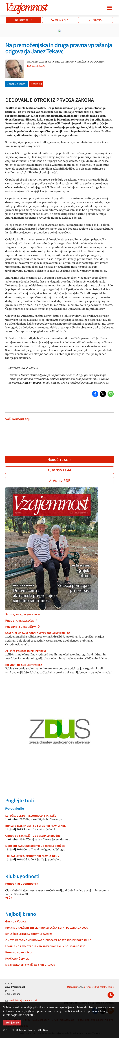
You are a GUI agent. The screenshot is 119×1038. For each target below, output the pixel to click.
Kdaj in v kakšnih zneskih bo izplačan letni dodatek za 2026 (46, 927)
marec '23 (36, 84)
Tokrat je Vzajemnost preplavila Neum (32, 855)
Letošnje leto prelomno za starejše (30, 815)
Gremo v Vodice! (16, 921)
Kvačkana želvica (17, 958)
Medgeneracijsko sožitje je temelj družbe (35, 845)
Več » (8, 897)
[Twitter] (103, 394)
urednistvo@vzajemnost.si (23, 1000)
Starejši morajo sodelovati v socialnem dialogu (38, 633)
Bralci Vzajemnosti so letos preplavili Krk (35, 825)
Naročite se (21, 20)
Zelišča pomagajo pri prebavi (25, 651)
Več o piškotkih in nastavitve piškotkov (25, 1030)
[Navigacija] (109, 7)
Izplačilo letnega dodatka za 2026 (28, 933)
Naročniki (72, 987)
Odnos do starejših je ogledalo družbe (32, 835)
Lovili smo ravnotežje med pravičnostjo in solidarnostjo (45, 946)
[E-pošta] (111, 394)
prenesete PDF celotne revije (99, 987)
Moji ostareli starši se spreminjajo (30, 964)
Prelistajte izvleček (19, 620)
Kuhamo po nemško (18, 952)
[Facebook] (95, 394)
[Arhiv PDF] (111, 995)
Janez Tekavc (36, 65)
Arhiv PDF (98, 20)
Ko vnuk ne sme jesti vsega (23, 664)
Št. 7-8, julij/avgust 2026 (22, 614)
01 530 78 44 (62, 20)
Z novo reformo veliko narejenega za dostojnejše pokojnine (48, 940)
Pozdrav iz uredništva (20, 626)
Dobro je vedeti (16, 84)
